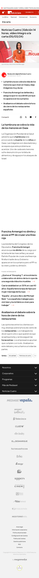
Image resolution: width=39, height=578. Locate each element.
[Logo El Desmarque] (19, 441)
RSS (19, 544)
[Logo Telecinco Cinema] (19, 486)
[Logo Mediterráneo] (19, 516)
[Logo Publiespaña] (19, 509)
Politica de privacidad (19, 532)
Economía (33, 17)
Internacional (23, 17)
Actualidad (12, 355)
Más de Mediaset (10, 385)
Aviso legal (19, 527)
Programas (7, 379)
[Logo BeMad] (19, 471)
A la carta (6, 22)
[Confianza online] (19, 570)
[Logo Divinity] (19, 433)
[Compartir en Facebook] (35, 117)
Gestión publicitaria (19, 541)
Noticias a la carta (25, 355)
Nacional (14, 17)
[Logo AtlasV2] (19, 501)
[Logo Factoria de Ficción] (19, 448)
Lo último (5, 17)
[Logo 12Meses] (19, 493)
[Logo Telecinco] (19, 418)
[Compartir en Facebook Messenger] (31, 117)
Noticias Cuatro (9, 391)
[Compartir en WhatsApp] (21, 117)
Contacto (19, 547)
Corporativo (7, 373)
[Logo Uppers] (19, 479)
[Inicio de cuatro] (3, 12)
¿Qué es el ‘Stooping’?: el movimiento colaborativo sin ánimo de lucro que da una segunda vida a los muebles (19, 278)
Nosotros (6, 367)
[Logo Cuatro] (19, 426)
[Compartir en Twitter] (26, 117)
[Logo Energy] (19, 464)
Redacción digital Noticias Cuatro (19, 74)
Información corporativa (19, 530)
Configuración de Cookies (19, 535)
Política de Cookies (19, 538)
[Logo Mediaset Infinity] (19, 411)
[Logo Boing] (19, 456)
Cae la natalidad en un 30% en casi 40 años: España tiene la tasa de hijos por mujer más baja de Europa (19, 288)
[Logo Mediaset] (19, 401)
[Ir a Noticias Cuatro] (14, 12)
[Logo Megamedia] (20, 559)
